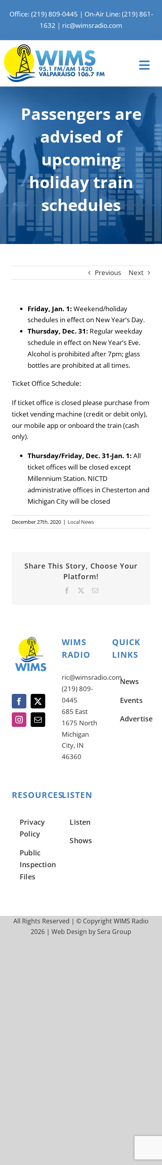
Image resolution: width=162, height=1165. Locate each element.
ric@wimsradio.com (92, 25)
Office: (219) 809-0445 (43, 13)
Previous (108, 272)
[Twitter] (38, 701)
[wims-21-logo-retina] (54, 47)
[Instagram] (19, 719)
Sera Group (114, 931)
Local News (81, 521)
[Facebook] (19, 701)
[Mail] (38, 719)
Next (136, 272)
